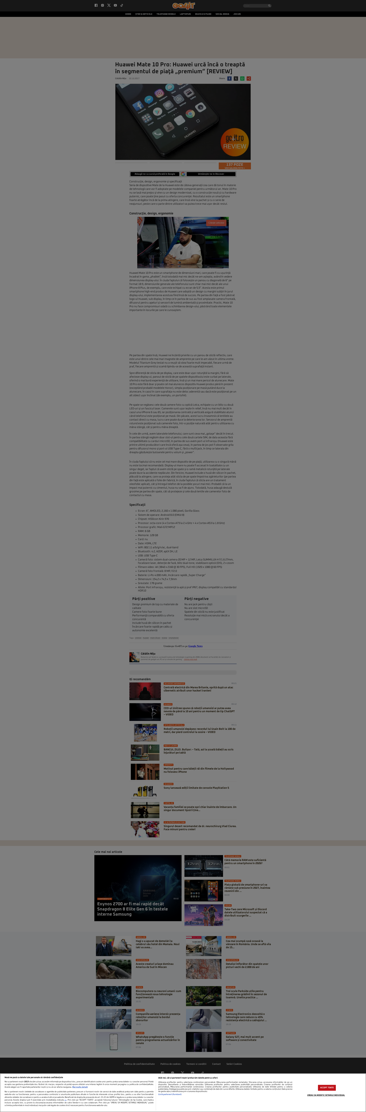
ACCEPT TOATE (327, 1088)
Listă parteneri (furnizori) (170, 1094)
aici (65, 1100)
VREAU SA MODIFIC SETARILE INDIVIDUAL (326, 1095)
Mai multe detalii (80, 1087)
